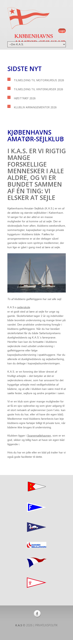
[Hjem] (28, 18)
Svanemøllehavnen (39, 435)
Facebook (37, 613)
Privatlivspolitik (46, 625)
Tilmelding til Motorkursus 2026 (39, 80)
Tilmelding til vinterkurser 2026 (38, 89)
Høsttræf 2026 (25, 98)
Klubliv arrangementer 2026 (35, 107)
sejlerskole (23, 307)
